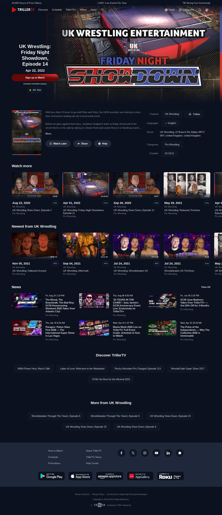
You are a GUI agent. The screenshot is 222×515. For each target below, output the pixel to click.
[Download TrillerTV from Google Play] (51, 476)
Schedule (57, 9)
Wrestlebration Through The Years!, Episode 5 (115, 416)
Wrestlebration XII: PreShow (179, 270)
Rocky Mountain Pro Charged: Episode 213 (138, 368)
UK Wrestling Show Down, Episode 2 (32, 210)
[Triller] (180, 453)
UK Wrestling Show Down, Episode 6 (136, 426)
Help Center (92, 463)
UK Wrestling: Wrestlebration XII (131, 270)
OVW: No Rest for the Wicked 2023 (111, 379)
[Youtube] (156, 453)
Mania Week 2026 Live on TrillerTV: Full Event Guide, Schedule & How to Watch (127, 331)
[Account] (206, 9)
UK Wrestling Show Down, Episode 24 (170, 416)
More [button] (48, 133)
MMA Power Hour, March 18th (34, 368)
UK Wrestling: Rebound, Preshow (182, 210)
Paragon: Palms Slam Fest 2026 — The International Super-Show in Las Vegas (60, 331)
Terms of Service (82, 494)
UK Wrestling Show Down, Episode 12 (134, 210)
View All (205, 287)
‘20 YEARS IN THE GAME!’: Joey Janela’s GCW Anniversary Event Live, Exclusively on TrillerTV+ (126, 305)
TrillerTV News (94, 457)
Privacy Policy (98, 494)
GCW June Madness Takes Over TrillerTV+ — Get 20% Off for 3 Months (194, 302)
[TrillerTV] (23, 10)
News (94, 9)
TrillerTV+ (71, 9)
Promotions (54, 463)
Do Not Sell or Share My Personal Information (127, 494)
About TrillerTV (94, 450)
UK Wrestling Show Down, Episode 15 (86, 426)
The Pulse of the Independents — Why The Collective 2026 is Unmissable (194, 331)
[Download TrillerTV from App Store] (80, 476)
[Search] (199, 9)
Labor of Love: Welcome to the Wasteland (82, 368)
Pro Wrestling (172, 144)
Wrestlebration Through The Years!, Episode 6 (56, 416)
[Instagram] (145, 453)
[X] (133, 453)
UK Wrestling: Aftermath (76, 270)
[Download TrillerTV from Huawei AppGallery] (140, 476)
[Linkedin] (168, 453)
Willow (83, 9)
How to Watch (55, 450)
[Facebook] (121, 453)
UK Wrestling (172, 114)
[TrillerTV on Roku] (170, 476)
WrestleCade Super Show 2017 (187, 368)
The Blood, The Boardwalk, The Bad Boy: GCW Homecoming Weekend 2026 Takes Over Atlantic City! (60, 305)
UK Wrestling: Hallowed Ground (29, 270)
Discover (43, 9)
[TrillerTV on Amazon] (109, 476)
